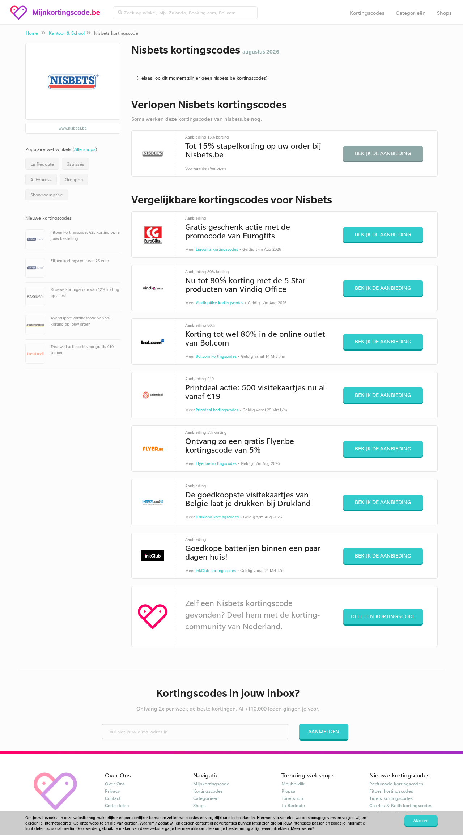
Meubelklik (293, 784)
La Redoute (42, 164)
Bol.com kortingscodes (216, 356)
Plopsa (288, 791)
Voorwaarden (197, 168)
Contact (112, 798)
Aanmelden (323, 731)
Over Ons (115, 784)
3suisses (75, 164)
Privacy (112, 791)
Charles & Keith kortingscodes (400, 805)
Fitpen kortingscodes (391, 791)
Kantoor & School (67, 33)
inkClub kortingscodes (216, 570)
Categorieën (411, 12)
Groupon (74, 179)
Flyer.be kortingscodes (216, 463)
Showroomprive (46, 195)
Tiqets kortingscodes (391, 798)
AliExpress (41, 179)
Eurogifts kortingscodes (217, 249)
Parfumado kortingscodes (396, 784)
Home (32, 33)
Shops (444, 12)
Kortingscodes (367, 12)
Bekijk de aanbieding (383, 153)
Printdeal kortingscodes (217, 409)
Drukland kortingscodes (217, 517)
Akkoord (421, 820)
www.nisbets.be (73, 128)
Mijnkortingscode (211, 784)
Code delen (117, 805)
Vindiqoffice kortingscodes (219, 302)
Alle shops (84, 149)
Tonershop (292, 798)
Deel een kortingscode (383, 616)
